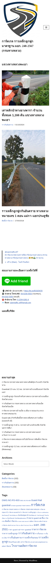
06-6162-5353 (7, 297)
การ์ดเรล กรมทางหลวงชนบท (29, 509)
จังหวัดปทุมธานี (23, 515)
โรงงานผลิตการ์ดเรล (24, 545)
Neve (16, 561)
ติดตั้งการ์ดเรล (7, 221)
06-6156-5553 (26, 294)
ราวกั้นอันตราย (14, 537)
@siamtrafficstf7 (11, 252)
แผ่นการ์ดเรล (6, 546)
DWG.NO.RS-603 (10, 500)
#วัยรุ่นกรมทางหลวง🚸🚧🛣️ (24, 258)
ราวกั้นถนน (39, 534)
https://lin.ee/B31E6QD (33, 291)
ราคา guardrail (26, 530)
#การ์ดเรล (9, 255)
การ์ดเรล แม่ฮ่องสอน (42, 512)
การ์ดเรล (38, 505)
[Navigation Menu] (46, 27)
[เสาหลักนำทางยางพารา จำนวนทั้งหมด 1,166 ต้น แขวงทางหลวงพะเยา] (25, 88)
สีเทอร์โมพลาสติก (14, 542)
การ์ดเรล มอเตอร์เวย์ (14, 512)
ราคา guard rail (14, 530)
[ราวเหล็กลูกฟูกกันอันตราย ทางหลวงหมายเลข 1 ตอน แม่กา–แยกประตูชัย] (25, 168)
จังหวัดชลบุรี (5, 515)
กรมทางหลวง (26, 505)
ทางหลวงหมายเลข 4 (23, 521)
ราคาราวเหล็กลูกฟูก (10, 533)
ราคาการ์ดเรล (39, 529)
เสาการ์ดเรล (25, 542)
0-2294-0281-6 (23, 300)
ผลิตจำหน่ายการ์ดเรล (14, 525)
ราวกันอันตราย (7, 125)
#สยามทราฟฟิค (19, 255)
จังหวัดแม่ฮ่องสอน (20, 518)
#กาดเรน (39, 258)
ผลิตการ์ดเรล (34, 521)
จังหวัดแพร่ (10, 518)
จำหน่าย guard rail (33, 518)
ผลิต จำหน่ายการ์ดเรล (27, 525)
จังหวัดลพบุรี (40, 515)
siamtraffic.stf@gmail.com (20, 303)
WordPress (33, 561)
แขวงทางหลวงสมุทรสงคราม (38, 542)
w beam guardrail (16, 505)
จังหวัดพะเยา (33, 515)
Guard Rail (36, 500)
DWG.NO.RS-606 (25, 500)
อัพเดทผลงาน (7, 487)
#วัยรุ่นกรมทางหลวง (34, 255)
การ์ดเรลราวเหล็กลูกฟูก (28, 512)
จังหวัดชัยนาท (13, 515)
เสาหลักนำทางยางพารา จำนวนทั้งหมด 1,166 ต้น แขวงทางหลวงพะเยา (23, 115)
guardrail (6, 505)
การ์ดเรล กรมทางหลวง (10, 509)
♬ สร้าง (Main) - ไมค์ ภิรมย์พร (17, 262)
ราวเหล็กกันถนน (30, 537)
